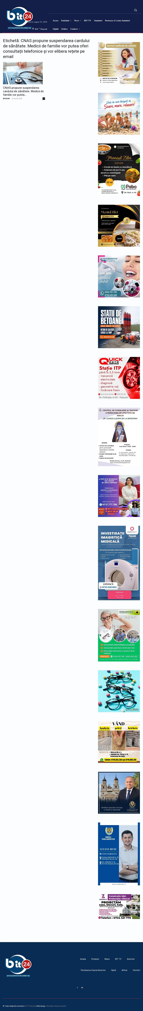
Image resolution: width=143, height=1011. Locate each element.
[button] (135, 10)
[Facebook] (77, 987)
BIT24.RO (6, 98)
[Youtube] (82, 987)
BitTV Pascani (29, 1006)
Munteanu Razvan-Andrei (56, 1006)
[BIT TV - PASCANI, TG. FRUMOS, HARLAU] (9, 18)
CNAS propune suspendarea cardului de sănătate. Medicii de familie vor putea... (23, 91)
